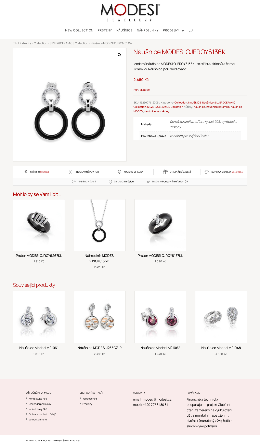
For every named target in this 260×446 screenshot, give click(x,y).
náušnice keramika (218, 107)
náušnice (199, 107)
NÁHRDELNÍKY (147, 30)
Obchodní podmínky (40, 404)
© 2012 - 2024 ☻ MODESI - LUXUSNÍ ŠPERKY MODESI (53, 440)
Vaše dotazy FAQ (38, 409)
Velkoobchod (89, 398)
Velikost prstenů (38, 419)
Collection (40, 43)
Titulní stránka (22, 43)
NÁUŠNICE (124, 30)
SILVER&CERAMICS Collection (69, 43)
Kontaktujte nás (38, 398)
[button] (119, 55)
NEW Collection (79, 30)
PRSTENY (105, 30)
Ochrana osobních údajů (42, 414)
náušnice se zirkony (156, 111)
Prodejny (171, 30)
